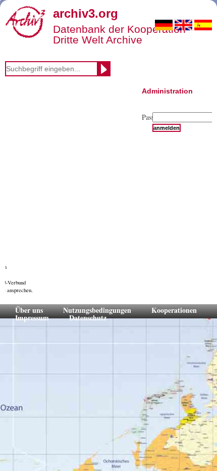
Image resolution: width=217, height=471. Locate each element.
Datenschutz (87, 317)
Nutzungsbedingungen (97, 310)
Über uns (29, 310)
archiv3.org (85, 13)
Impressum (32, 317)
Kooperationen (174, 310)
